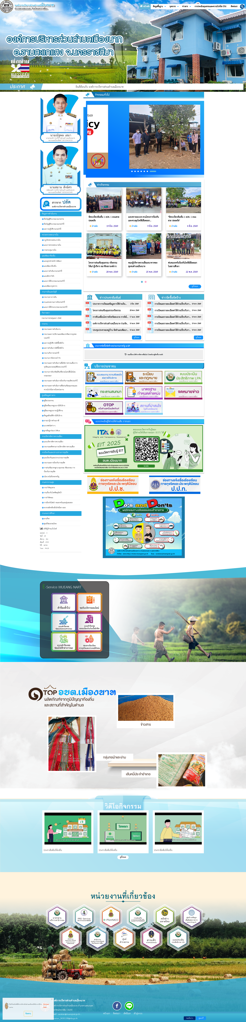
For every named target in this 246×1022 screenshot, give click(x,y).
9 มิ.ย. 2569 (152, 226)
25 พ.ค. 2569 (152, 272)
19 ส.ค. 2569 (196, 304)
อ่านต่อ (95, 226)
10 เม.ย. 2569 (134, 323)
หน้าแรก (106, 1013)
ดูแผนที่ (201, 1018)
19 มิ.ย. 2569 (112, 226)
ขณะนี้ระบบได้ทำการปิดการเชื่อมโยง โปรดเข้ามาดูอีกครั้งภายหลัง (144, 354)
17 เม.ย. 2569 (134, 317)
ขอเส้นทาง (189, 1018)
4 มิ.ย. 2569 (192, 226)
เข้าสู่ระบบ (138, 1013)
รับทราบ (28, 1013)
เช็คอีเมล (127, 1013)
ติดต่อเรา (116, 1013)
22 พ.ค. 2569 (191, 272)
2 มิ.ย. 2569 (134, 304)
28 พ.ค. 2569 (112, 272)
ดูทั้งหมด (195, 286)
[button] (242, 6)
